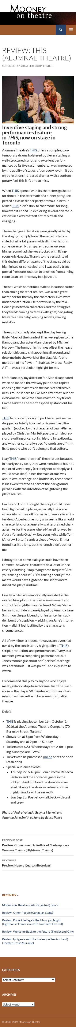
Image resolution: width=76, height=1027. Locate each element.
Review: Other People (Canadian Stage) (27, 912)
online (47, 757)
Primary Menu (71, 30)
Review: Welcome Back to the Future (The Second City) (38, 931)
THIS (33, 150)
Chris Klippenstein (40, 65)
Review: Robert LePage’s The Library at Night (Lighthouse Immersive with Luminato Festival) (32, 922)
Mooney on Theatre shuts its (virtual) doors (30, 905)
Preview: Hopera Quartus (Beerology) (26, 863)
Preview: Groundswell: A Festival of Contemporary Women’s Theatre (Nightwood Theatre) (35, 845)
